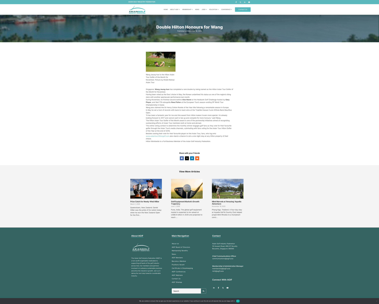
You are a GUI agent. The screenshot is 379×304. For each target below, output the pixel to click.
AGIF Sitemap (177, 282)
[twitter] (240, 2)
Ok (238, 301)
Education (213, 9)
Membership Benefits (180, 251)
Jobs (203, 9)
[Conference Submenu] (231, 9)
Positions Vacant (178, 265)
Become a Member (179, 261)
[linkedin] (244, 2)
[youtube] (249, 2)
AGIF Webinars (177, 275)
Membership (186, 9)
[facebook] (236, 2)
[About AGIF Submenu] (179, 9)
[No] (377, 301)
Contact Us (176, 279)
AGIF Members (177, 258)
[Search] (203, 291)
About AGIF (174, 9)
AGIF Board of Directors (181, 247)
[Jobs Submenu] (206, 9)
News (197, 9)
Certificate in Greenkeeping (182, 268)
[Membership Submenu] (192, 9)
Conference (225, 9)
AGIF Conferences (178, 272)
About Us (175, 244)
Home (166, 9)
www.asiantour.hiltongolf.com (157, 136)
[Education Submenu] (218, 9)
